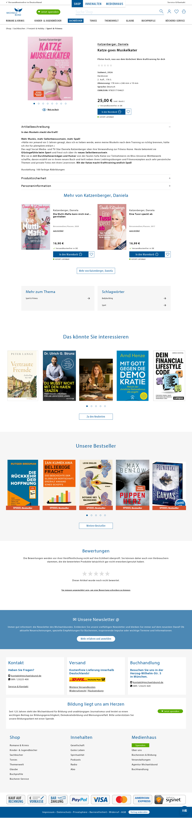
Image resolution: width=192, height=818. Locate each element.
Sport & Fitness (32, 298)
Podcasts (76, 759)
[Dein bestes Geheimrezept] (96, 374)
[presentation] (22, 216)
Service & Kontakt (176, 2)
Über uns (137, 750)
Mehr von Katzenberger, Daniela (96, 270)
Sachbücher (75, 20)
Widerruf (114, 812)
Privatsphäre (80, 812)
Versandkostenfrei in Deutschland (25, 2)
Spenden (140, 745)
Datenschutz (64, 812)
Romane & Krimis (15, 20)
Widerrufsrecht (77, 690)
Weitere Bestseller (96, 525)
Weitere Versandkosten (82, 687)
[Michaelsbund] (14, 13)
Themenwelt (112, 20)
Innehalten (93, 4)
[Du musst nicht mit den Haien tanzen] (59, 374)
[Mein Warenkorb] (184, 11)
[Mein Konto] (169, 11)
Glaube (130, 20)
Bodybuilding (107, 298)
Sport (104, 305)
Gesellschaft (77, 745)
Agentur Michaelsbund (145, 764)
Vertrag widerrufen (139, 812)
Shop (77, 4)
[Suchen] (161, 12)
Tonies (93, 20)
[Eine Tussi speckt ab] (112, 227)
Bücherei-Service (175, 20)
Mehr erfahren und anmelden (96, 638)
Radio (74, 764)
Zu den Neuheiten (96, 416)
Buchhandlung (140, 769)
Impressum (48, 812)
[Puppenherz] (132, 483)
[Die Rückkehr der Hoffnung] (23, 483)
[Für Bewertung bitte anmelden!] (105, 66)
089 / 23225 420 (142, 686)
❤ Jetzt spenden (48, 11)
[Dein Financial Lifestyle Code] (169, 374)
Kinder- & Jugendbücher (48, 20)
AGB (123, 812)
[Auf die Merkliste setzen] (128, 112)
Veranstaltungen (141, 759)
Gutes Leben (78, 750)
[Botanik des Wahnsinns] (96, 483)
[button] (87, 406)
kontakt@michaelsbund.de (26, 675)
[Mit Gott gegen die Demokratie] (132, 374)
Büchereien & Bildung (144, 755)
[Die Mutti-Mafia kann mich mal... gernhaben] (35, 227)
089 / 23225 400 (20, 679)
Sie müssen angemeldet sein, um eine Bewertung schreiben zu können (96, 590)
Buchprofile (149, 20)
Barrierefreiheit (98, 812)
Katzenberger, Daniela (113, 44)
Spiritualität (77, 755)
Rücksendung (96, 690)
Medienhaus (114, 4)
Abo (73, 769)
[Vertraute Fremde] (23, 374)
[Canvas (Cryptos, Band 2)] (169, 483)
